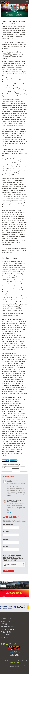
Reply (9, 495)
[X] (4, 644)
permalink (15, 468)
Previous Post (7, 471)
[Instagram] (10, 644)
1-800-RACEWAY (14, 662)
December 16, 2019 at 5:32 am (15, 501)
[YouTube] (7, 644)
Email (6, 539)
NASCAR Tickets (6, 619)
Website (6, 546)
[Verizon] (14, 593)
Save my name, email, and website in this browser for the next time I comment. (13, 558)
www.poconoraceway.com (10, 315)
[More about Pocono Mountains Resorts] (14, 653)
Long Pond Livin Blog (13, 466)
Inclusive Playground (8, 629)
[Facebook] (1, 644)
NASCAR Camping (6, 621)
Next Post (23, 471)
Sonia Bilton (10, 500)
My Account (4, 624)
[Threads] (15, 644)
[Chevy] (14, 585)
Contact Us (4, 637)
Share (6, 460)
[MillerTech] (18, 607)
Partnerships (5, 634)
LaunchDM (17, 666)
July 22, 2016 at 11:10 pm (15, 480)
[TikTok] (12, 644)
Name (6, 532)
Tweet (15, 460)
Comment (8, 525)
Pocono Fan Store (6, 632)
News (23, 466)
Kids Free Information (8, 627)
